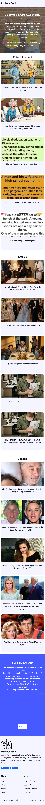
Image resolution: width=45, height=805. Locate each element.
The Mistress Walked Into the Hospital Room (22, 325)
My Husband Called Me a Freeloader (22, 402)
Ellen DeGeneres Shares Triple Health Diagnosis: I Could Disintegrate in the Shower (22, 528)
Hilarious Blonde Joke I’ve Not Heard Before (22, 164)
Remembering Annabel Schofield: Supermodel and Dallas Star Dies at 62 (22, 566)
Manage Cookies (30, 788)
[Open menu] (42, 3)
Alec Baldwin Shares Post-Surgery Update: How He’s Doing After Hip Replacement (22, 490)
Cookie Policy (29, 785)
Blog (3, 785)
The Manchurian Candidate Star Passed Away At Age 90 (22, 643)
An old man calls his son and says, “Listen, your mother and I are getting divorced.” (23, 127)
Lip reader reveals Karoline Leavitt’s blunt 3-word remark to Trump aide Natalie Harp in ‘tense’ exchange (22, 606)
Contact (22, 726)
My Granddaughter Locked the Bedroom (22, 363)
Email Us (27, 792)
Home (3, 781)
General (22, 458)
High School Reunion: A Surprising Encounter (22, 202)
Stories (22, 256)
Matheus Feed (8, 3)
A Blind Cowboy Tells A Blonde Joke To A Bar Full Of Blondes (22, 89)
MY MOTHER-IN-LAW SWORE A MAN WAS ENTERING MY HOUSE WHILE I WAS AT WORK (22, 441)
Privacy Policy (29, 781)
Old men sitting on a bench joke (22, 241)
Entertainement (22, 57)
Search (4, 788)
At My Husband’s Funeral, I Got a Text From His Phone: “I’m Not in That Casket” (22, 288)
